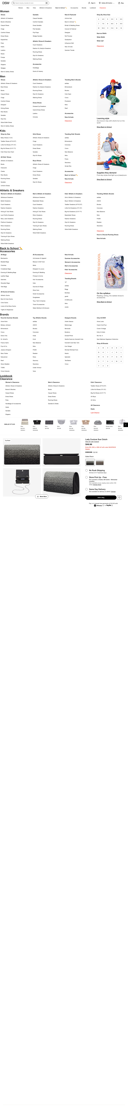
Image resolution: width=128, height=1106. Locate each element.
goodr (66, 296)
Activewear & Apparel (39, 258)
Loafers (3, 50)
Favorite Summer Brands (9, 318)
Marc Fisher (4, 353)
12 (116, 28)
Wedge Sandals (37, 36)
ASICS (99, 201)
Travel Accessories (38, 304)
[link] (25, 426)
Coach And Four (102, 325)
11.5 (112, 28)
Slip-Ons (3, 119)
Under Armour (37, 368)
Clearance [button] (103, 8)
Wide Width (101, 37)
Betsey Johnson (6, 325)
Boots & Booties (6, 22)
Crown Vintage (101, 328)
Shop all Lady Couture (92, 442)
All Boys (93, 396)
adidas (67, 83)
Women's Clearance (12, 382)
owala (66, 307)
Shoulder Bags (5, 283)
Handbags (36, 68)
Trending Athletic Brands (105, 194)
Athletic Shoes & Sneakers (42, 41)
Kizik (34, 339)
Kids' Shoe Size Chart (7, 152)
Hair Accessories (38, 279)
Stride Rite (68, 166)
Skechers (67, 162)
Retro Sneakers (5, 226)
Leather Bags (5, 276)
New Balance (69, 152)
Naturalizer (4, 357)
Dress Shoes (4, 36)
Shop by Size (5, 134)
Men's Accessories (71, 266)
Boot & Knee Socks (7, 299)
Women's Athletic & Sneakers (11, 194)
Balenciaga (68, 325)
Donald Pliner (69, 336)
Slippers (3, 64)
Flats (2, 43)
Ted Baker (68, 360)
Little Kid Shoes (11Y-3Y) (8, 145)
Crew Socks (4, 303)
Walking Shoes (37, 59)
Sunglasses (36, 297)
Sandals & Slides (53, 404)
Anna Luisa (100, 321)
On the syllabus (103, 293)
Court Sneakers (37, 45)
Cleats (3, 171)
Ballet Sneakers (5, 201)
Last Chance (95, 413)
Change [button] (113, 491)
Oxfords (35, 117)
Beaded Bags (5, 262)
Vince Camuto (5, 371)
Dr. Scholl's (4, 339)
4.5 (103, 19)
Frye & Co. (4, 346)
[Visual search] (46, 3)
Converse (67, 145)
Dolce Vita (4, 336)
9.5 (121, 24)
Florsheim (68, 101)
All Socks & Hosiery (8, 292)
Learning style (103, 118)
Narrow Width (101, 33)
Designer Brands (70, 318)
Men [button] (28, 8)
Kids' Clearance (96, 382)
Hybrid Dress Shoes (39, 110)
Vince (66, 364)
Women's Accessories (72, 262)
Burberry (67, 332)
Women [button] (20, 8)
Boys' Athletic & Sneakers (73, 201)
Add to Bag (101, 497)
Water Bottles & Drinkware (41, 308)
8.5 (112, 24)
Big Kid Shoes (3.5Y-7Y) (8, 148)
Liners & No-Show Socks (8, 306)
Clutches (3, 265)
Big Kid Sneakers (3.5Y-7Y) (73, 211)
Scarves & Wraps (38, 287)
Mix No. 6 (100, 336)
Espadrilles (4, 40)
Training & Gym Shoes (8, 236)
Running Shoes (37, 52)
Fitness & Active (38, 276)
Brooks (67, 90)
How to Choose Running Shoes (107, 235)
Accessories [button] (74, 8)
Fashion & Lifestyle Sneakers (42, 48)
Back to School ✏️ (61, 8)
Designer (67, 32)
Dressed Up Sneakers (39, 106)
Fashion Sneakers (6, 208)
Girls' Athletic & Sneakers (73, 197)
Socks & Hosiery (38, 71)
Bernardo (67, 328)
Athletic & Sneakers (7, 18)
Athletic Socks (5, 295)
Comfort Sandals (38, 22)
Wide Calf (100, 41)
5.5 (112, 19)
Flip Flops (36, 32)
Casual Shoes (5, 25)
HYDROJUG (68, 300)
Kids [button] (34, 8)
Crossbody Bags (6, 269)
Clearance (100, 46)
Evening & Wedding (39, 272)
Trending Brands (70, 278)
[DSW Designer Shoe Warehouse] (6, 3)
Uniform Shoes (5, 186)
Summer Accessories (72, 258)
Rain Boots (4, 112)
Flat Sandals (36, 29)
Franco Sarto (5, 343)
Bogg (66, 289)
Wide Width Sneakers (7, 243)
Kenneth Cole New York (72, 343)
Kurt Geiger (68, 346)
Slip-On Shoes (37, 155)
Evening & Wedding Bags (8, 272)
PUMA (99, 219)
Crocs (66, 97)
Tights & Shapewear (7, 310)
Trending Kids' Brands (72, 134)
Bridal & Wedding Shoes (72, 25)
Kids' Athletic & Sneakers (73, 194)
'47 (66, 282)
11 (107, 28)
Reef (66, 108)
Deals (93, 409)
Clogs (2, 29)
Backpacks (4, 258)
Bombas (67, 293)
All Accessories (38, 254)
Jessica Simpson (6, 350)
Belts (34, 265)
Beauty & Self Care (39, 262)
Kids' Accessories (71, 269)
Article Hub (68, 18)
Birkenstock (68, 87)
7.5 (103, 24)
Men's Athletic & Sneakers (42, 194)
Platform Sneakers (6, 222)
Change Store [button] (97, 485)
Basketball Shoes (38, 201)
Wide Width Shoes (6, 122)
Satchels (3, 279)
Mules (2, 54)
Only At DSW (101, 318)
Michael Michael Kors (71, 350)
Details (87, 449)
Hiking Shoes (5, 108)
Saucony (35, 360)
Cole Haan (68, 94)
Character (4, 168)
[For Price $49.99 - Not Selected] (99, 462)
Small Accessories (38, 294)
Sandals (3, 61)
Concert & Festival (70, 29)
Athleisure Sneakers (7, 197)
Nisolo (67, 353)
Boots (2, 90)
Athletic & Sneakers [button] (45, 8)
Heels (2, 47)
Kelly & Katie (101, 332)
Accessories (69, 113)
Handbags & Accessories (13, 404)
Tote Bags (4, 287)
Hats (34, 283)
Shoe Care (36, 290)
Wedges (3, 68)
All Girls (93, 400)
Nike (66, 105)
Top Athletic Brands (39, 318)
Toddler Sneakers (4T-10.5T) (73, 204)
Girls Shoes (37, 134)
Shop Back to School (104, 127)
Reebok (99, 222)
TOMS (3, 368)
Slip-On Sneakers (38, 55)
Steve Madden (5, 364)
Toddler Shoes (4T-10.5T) (8, 141)
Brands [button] (84, 8)
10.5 (103, 28)
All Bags (3, 254)
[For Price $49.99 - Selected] (90, 462)
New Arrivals (69, 47)
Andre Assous (69, 321)
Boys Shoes (37, 160)
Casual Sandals (37, 18)
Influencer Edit (69, 43)
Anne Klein (4, 321)
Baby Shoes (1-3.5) (6, 138)
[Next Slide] (126, 425)
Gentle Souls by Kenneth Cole (74, 339)
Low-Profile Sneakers (7, 215)
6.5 (121, 19)
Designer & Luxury (38, 269)
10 (98, 28)
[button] (119, 497)
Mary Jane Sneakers (7, 219)
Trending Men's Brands (73, 80)
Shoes (3, 15)
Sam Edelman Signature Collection (107, 339)
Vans (34, 371)
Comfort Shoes (5, 32)
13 (121, 28)
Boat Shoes (4, 87)
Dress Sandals (37, 25)
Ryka (34, 357)
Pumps (3, 57)
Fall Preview (68, 36)
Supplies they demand (106, 172)
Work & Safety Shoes (7, 72)
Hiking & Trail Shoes (7, 211)
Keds (34, 336)
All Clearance (95, 405)
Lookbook (93, 8)
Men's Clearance (54, 382)
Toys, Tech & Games (39, 301)
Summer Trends (69, 50)
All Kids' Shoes (6, 157)
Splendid (67, 357)
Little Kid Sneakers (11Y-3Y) (73, 208)
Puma (66, 159)
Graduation (68, 40)
